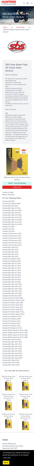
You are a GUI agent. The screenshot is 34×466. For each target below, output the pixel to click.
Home (5, 27)
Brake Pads (20, 27)
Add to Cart (17, 187)
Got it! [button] (6, 462)
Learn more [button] (7, 457)
